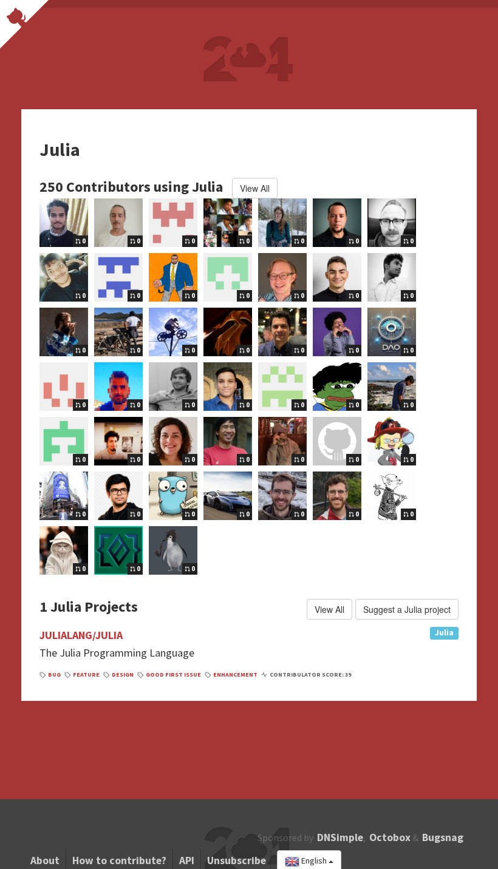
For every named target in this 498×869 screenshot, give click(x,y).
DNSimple (340, 837)
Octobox (390, 837)
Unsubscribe (236, 860)
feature (86, 674)
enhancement (235, 674)
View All (255, 188)
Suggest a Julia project (407, 609)
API (186, 860)
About (45, 860)
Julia (444, 632)
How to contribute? (119, 860)
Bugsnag (442, 837)
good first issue (173, 674)
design (123, 674)
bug (54, 674)
